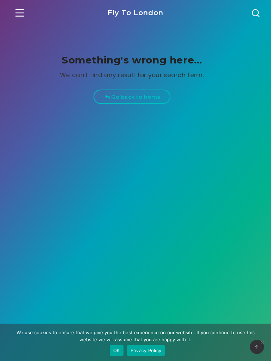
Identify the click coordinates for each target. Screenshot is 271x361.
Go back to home (135, 96)
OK (116, 350)
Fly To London (135, 12)
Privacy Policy (146, 350)
